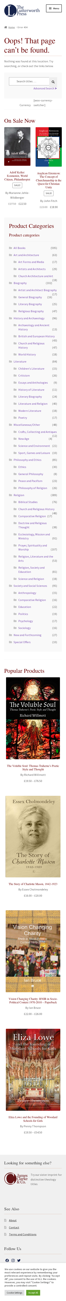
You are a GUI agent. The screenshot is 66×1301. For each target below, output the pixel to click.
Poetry (22, 417)
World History (27, 354)
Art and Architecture (26, 255)
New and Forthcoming (27, 635)
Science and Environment (34, 446)
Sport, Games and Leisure (34, 453)
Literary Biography (30, 304)
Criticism (24, 375)
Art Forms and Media (31, 262)
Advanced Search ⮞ (45, 88)
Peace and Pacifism (30, 481)
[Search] (53, 82)
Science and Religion (31, 579)
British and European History (36, 336)
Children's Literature (31, 368)
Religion (19, 495)
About (13, 1220)
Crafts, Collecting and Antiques (37, 432)
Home (11, 27)
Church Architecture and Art (35, 276)
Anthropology (27, 593)
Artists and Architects (32, 269)
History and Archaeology (29, 318)
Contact (14, 1227)
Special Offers (22, 642)
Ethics (22, 467)
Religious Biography (31, 311)
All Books (19, 248)
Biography (20, 283)
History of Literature (31, 389)
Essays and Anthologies (33, 382)
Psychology (25, 621)
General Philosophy (30, 474)
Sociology (24, 628)
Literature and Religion (32, 403)
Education (24, 607)
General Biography (30, 297)
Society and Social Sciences (30, 586)
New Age (23, 439)
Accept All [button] (33, 1292)
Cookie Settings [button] (14, 1292)
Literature (20, 361)
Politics (23, 614)
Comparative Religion (32, 516)
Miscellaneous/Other (27, 425)
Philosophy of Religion (32, 488)
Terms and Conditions (22, 1234)
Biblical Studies (28, 502)
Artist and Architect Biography (37, 290)
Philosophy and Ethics (27, 460)
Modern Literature (29, 411)
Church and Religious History (36, 509)
